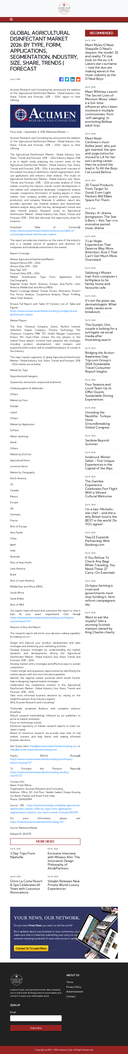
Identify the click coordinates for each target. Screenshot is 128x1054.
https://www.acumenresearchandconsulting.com (37, 821)
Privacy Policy (73, 986)
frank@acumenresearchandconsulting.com (53, 746)
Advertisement (74, 991)
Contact (71, 996)
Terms (69, 982)
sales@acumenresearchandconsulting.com (33, 749)
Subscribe (36, 1027)
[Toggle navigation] (11, 19)
